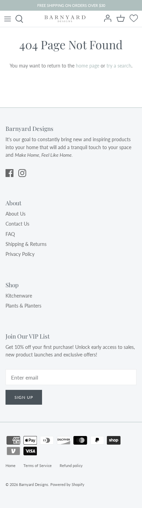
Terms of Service (37, 465)
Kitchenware (19, 296)
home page (87, 66)
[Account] (108, 19)
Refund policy (71, 465)
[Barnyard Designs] (65, 18)
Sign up (23, 397)
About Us (16, 214)
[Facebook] (9, 173)
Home (11, 465)
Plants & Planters (23, 306)
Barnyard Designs (33, 484)
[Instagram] (22, 173)
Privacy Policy (20, 254)
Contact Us (17, 224)
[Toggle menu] (7, 19)
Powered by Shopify (67, 484)
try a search (118, 66)
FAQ (10, 234)
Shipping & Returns (26, 244)
